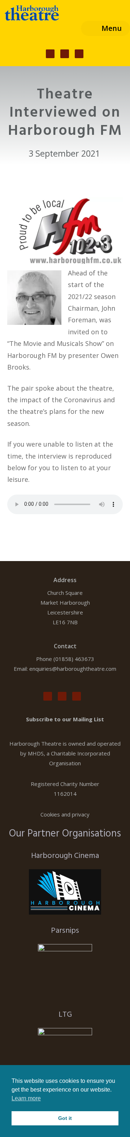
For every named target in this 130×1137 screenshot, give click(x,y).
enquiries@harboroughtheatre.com (72, 668)
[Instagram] (64, 53)
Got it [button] (65, 1118)
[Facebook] (50, 53)
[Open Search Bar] (69, 28)
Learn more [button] (26, 1098)
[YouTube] (79, 53)
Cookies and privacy (65, 814)
